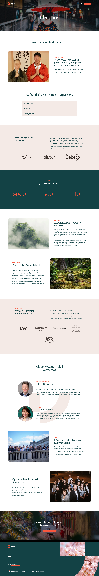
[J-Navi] (11, 3)
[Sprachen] (81, 4)
